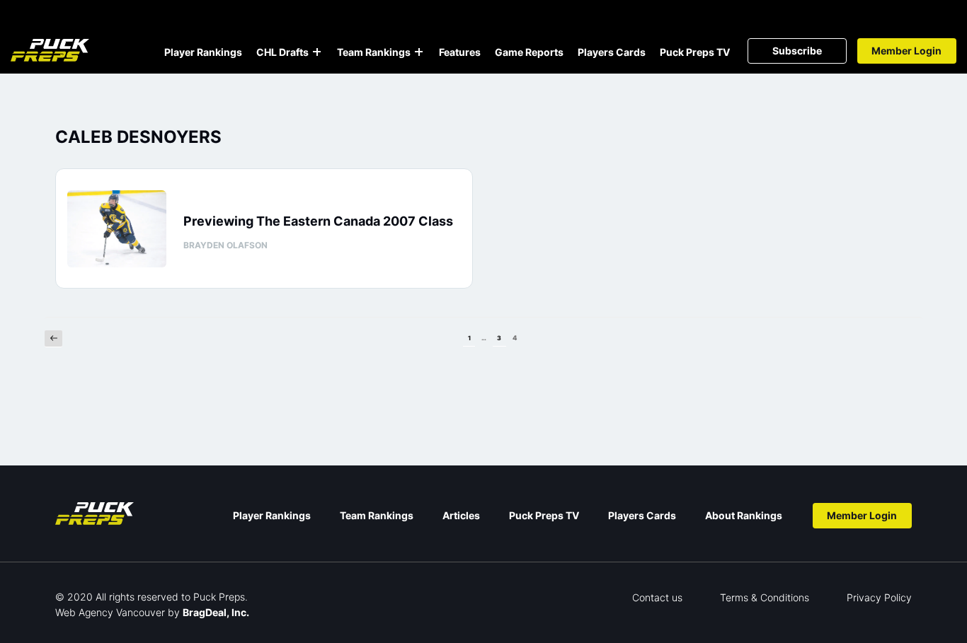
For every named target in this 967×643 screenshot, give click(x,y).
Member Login (906, 51)
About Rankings (743, 515)
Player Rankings (203, 52)
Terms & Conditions (764, 597)
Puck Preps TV (695, 52)
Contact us (657, 597)
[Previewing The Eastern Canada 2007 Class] (116, 228)
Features (460, 52)
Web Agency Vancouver (110, 612)
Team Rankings (374, 52)
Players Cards (612, 52)
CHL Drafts (282, 52)
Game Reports (529, 52)
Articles (461, 515)
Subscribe (797, 51)
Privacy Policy (879, 597)
